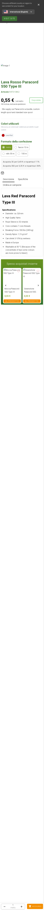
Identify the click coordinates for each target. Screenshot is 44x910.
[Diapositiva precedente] (6, 285)
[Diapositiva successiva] (38, 285)
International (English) (19, 12)
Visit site (9, 18)
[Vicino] (38, 4)
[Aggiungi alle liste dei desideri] (2, 173)
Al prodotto (12, 301)
